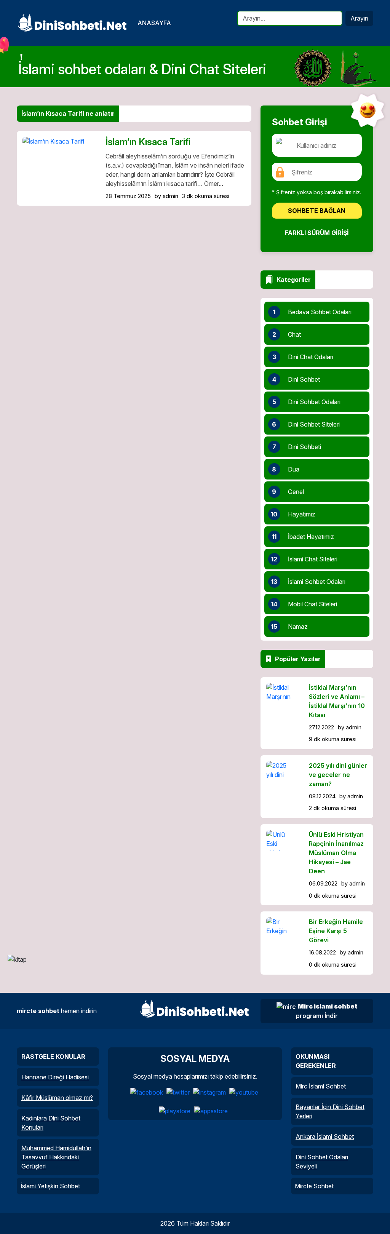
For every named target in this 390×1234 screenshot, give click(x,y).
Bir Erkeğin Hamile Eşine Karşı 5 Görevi (336, 931)
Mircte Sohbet (314, 1186)
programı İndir (326, 1011)
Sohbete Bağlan (316, 210)
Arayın (359, 18)
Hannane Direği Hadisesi (55, 1077)
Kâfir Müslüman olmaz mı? (57, 1097)
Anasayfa (154, 23)
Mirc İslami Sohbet (321, 1086)
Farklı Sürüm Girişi (316, 233)
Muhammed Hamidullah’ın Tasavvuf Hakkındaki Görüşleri (56, 1157)
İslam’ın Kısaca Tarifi (147, 141)
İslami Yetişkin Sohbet (50, 1186)
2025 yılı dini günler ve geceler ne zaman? (338, 775)
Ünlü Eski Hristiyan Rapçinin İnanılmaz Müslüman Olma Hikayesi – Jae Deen (336, 853)
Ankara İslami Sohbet (325, 1136)
